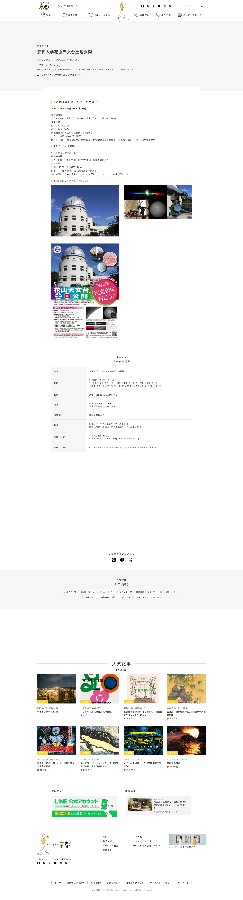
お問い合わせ (114, 882)
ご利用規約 (95, 882)
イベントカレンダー (193, 15)
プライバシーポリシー (161, 882)
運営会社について (135, 882)
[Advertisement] (121, 37)
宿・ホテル (172, 592)
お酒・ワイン (88, 592)
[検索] (202, 6)
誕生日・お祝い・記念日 (147, 597)
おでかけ (72, 15)
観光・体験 (126, 597)
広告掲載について (76, 882)
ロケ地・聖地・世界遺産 (133, 592)
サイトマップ (54, 882)
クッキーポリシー (186, 882)
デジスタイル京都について (147, 845)
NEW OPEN (71, 592)
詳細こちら (83, 180)
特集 (48, 15)
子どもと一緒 (155, 592)
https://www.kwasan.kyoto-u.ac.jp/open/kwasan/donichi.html (123, 447)
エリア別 (166, 15)
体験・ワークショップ (49, 64)
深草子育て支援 (108, 597)
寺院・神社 (90, 597)
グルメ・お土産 (102, 15)
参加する (144, 15)
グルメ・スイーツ (108, 592)
